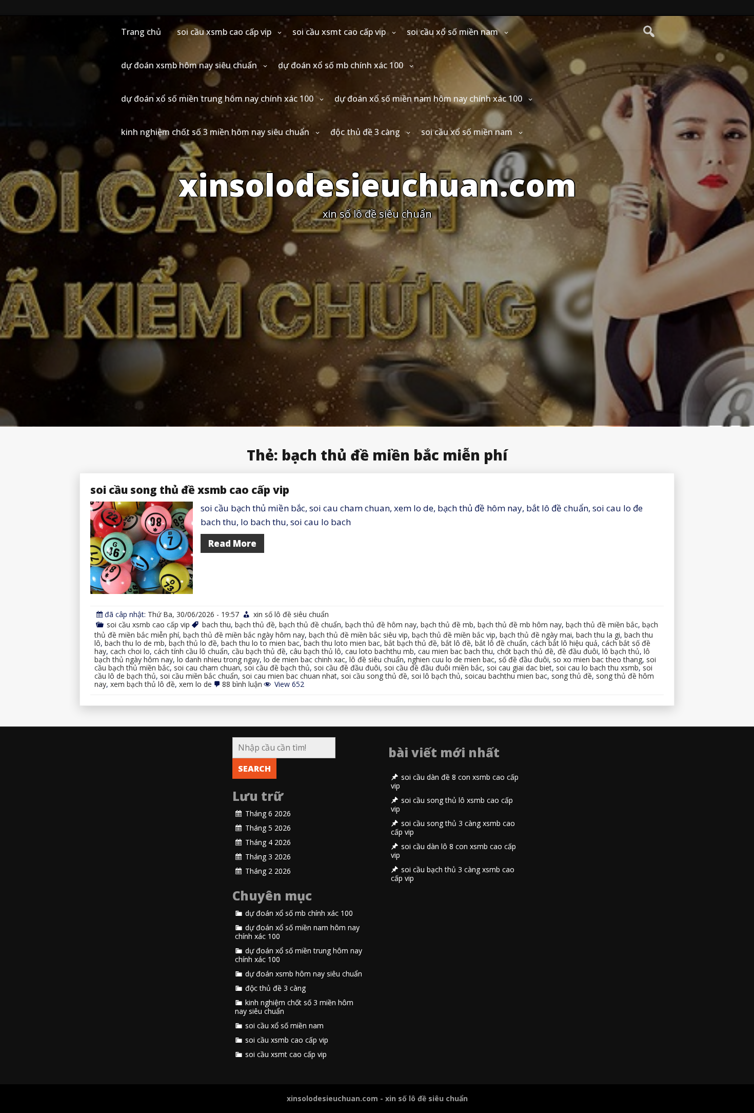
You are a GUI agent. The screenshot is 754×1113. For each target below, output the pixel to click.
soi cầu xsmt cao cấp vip (339, 31)
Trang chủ (141, 31)
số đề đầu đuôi (524, 659)
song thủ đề (571, 676)
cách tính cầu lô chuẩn (191, 651)
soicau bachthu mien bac (506, 676)
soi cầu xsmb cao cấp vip (224, 31)
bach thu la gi (598, 635)
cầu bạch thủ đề (259, 651)
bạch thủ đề (255, 624)
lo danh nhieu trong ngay (218, 659)
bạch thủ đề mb (447, 624)
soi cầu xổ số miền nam (452, 31)
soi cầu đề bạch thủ (277, 668)
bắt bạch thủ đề (410, 643)
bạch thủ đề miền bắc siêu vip (358, 635)
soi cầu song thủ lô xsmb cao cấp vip (452, 805)
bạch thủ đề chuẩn (310, 624)
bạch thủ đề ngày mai (536, 635)
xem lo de (195, 684)
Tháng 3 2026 (268, 856)
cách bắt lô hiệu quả (564, 643)
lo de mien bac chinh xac (304, 659)
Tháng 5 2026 (268, 828)
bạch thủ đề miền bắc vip (453, 635)
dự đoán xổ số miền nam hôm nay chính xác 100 (428, 98)
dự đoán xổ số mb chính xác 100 (340, 65)
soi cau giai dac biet (519, 668)
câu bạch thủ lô (315, 651)
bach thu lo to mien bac (260, 643)
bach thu (216, 624)
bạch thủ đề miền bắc (602, 624)
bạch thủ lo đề (193, 643)
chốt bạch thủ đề (525, 651)
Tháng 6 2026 (268, 813)
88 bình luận (242, 684)
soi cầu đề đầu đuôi (347, 668)
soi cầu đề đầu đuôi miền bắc (433, 668)
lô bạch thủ (621, 651)
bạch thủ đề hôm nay (380, 624)
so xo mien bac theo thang (597, 659)
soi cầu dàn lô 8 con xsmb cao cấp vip (453, 851)
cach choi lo (130, 651)
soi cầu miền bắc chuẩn (199, 676)
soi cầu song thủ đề (374, 676)
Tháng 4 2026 (268, 842)
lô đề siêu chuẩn (376, 659)
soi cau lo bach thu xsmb (597, 668)
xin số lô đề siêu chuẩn (291, 614)
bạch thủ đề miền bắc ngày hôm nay (244, 635)
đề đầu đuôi (578, 651)
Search (254, 768)
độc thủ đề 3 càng (365, 132)
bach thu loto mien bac (342, 643)
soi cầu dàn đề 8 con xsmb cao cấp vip (455, 782)
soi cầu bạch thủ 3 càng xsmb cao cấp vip (452, 874)
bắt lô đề (456, 643)
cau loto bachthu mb (379, 651)
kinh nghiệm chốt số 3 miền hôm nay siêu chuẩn (215, 132)
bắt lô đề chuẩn (501, 643)
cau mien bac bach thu (455, 651)
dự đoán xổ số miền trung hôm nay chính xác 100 (217, 98)
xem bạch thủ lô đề (142, 684)
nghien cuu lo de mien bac (451, 659)
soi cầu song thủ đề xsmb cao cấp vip (189, 490)
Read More (232, 543)
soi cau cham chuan (207, 668)
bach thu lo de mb (135, 643)
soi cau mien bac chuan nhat (289, 676)
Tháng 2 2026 (268, 871)
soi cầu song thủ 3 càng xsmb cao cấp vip (453, 828)
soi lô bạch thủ (436, 676)
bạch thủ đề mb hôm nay (520, 624)
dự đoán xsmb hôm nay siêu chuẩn (189, 65)
